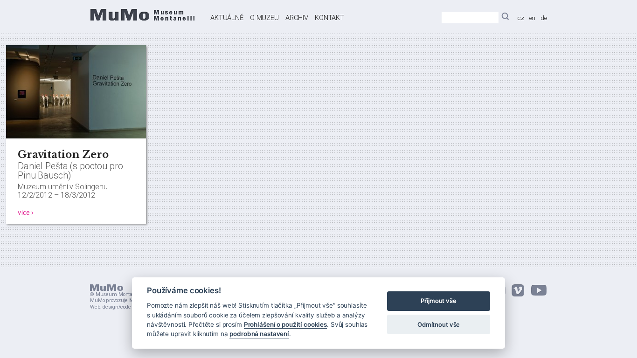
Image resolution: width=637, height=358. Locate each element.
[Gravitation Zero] (76, 136)
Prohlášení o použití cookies (285, 324)
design (110, 307)
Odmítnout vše (438, 324)
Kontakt (329, 18)
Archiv (296, 18)
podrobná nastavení (259, 334)
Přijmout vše (438, 301)
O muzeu (264, 18)
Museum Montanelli (119, 294)
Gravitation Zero (63, 154)
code (125, 307)
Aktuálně (226, 18)
